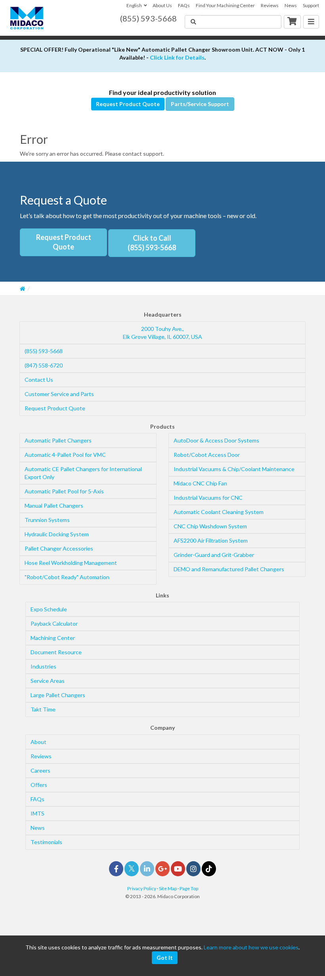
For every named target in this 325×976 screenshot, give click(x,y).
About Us (162, 5)
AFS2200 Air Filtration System (211, 540)
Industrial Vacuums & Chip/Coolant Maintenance (234, 469)
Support (311, 5)
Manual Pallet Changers (54, 505)
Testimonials (46, 842)
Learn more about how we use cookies (251, 947)
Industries (43, 666)
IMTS (37, 813)
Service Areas (48, 680)
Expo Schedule (49, 609)
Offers (39, 784)
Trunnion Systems (47, 519)
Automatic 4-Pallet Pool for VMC (65, 454)
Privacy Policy (141, 888)
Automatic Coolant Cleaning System (219, 511)
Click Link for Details (177, 57)
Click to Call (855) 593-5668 (152, 243)
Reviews (270, 5)
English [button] (134, 5)
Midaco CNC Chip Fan (200, 483)
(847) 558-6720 (44, 365)
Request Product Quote (128, 103)
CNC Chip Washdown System (210, 526)
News (291, 5)
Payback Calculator (54, 623)
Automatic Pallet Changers (58, 440)
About (38, 741)
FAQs (184, 5)
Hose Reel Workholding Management (71, 562)
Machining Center (53, 637)
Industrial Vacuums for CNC (208, 497)
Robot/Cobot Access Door (207, 454)
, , (162, 332)
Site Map (168, 888)
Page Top (189, 888)
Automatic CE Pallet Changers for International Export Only (83, 473)
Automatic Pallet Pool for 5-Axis (64, 491)
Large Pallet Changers (58, 695)
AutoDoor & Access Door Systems (216, 440)
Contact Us (39, 379)
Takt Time (43, 709)
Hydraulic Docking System (57, 534)
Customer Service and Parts (59, 393)
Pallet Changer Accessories (59, 548)
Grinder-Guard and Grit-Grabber (214, 554)
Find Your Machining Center (225, 5)
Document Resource (56, 652)
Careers (40, 770)
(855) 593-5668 (44, 351)
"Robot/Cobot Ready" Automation (67, 577)
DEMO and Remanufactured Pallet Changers (229, 569)
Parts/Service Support (200, 103)
